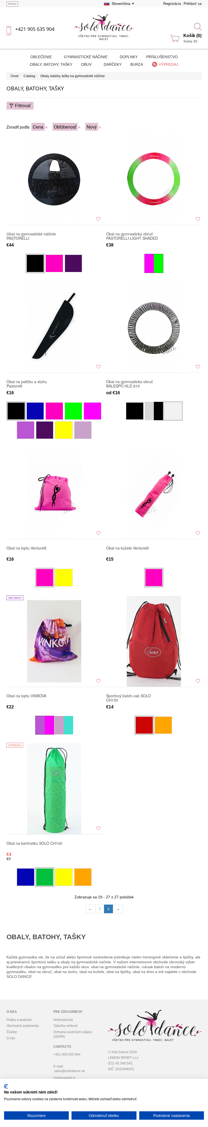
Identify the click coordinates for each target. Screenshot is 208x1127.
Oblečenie (41, 57)
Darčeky (113, 64)
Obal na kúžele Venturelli (127, 548)
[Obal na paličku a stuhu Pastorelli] (54, 327)
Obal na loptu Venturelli (26, 548)
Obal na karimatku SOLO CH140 (34, 843)
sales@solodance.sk (69, 1071)
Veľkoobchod (63, 1020)
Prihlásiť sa (193, 4)
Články (11, 1032)
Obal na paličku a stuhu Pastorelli (26, 383)
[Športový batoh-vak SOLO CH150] (154, 641)
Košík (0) (192, 35)
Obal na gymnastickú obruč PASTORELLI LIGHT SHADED (132, 236)
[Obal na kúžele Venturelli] (154, 493)
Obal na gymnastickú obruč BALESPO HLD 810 (129, 383)
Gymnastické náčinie (86, 57)
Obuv (87, 64)
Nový (92, 127)
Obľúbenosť (65, 127)
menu (12, 4)
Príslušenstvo (162, 57)
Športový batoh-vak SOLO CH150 (128, 698)
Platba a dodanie (19, 1020)
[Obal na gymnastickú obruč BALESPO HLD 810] (154, 327)
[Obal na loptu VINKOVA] (54, 641)
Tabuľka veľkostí (65, 1026)
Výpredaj (168, 64)
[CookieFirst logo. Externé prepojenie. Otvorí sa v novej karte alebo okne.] (6, 1086)
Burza (136, 64)
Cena (38, 127)
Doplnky (129, 57)
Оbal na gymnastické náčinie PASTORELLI (31, 236)
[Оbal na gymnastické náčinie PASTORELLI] (54, 179)
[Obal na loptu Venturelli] (54, 493)
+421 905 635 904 (34, 29)
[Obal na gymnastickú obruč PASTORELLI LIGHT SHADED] (154, 179)
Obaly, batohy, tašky (51, 64)
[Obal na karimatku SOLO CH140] (54, 788)
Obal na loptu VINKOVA (26, 696)
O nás (10, 1038)
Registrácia (172, 4)
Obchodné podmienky (22, 1026)
